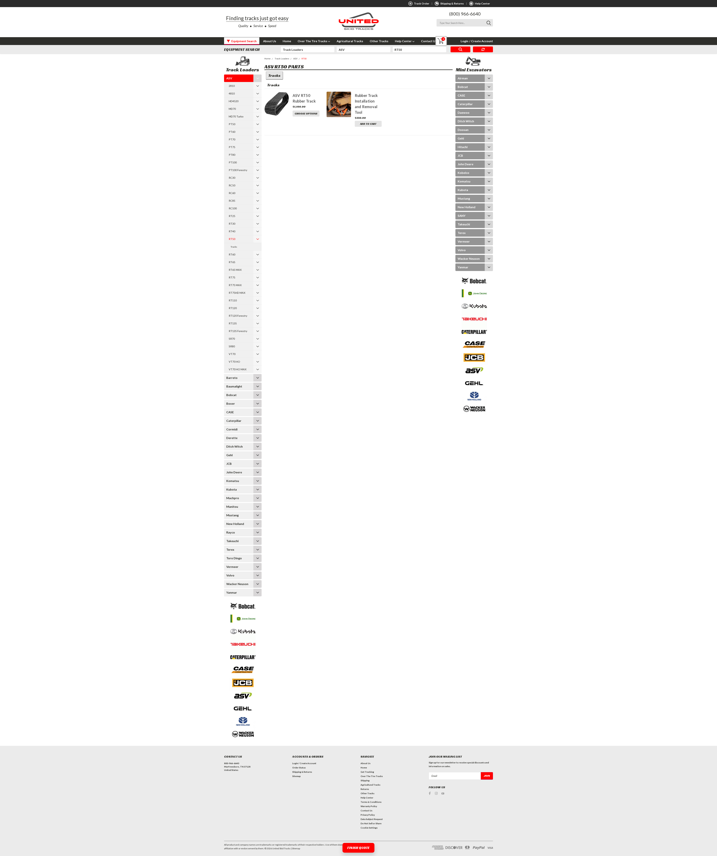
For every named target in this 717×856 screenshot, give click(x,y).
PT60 (232, 131)
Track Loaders (282, 59)
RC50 (232, 185)
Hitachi (463, 147)
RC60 (232, 193)
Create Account (481, 41)
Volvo (230, 575)
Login (464, 41)
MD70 (232, 108)
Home (287, 41)
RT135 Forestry (238, 331)
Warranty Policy (369, 806)
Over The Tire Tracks (313, 41)
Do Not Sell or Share (371, 823)
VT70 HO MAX (237, 369)
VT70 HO (234, 361)
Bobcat (231, 395)
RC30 (232, 177)
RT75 (232, 277)
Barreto (232, 377)
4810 (232, 93)
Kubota (231, 489)
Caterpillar (233, 420)
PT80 (232, 154)
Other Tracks (379, 41)
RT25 (232, 216)
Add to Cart (368, 123)
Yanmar (231, 592)
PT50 (232, 124)
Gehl (229, 455)
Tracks (234, 246)
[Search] (461, 49)
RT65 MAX (235, 269)
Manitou (232, 506)
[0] (438, 41)
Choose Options (306, 113)
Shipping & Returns (302, 771)
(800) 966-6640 (465, 13)
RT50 (232, 239)
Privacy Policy (368, 814)
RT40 (232, 231)
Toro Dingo (234, 558)
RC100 (233, 208)
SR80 (232, 346)
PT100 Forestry (238, 170)
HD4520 (233, 101)
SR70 (232, 338)
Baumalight (234, 386)
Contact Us (429, 41)
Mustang (232, 515)
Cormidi (232, 429)
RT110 (233, 300)
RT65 (232, 262)
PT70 (232, 139)
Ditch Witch (234, 446)
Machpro (232, 498)
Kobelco (463, 172)
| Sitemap (295, 848)
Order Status (299, 767)
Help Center (403, 41)
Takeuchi (232, 541)
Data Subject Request (372, 819)
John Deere (234, 472)
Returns (365, 789)
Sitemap (296, 776)
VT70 (232, 354)
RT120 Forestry (238, 315)
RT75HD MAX (237, 292)
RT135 (233, 323)
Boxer (230, 403)
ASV (229, 78)
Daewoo (463, 112)
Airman (463, 78)
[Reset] (483, 49)
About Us (269, 41)
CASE (230, 412)
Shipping (365, 780)
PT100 (233, 162)
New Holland (235, 523)
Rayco (230, 532)
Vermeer (232, 566)
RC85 (232, 200)
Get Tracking (367, 771)
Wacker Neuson (237, 584)
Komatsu (232, 481)
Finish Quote (358, 848)
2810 (232, 85)
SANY (461, 215)
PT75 (232, 147)
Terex (230, 549)
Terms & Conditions (371, 802)
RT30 (232, 223)
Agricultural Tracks (350, 41)
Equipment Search (244, 41)
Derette (232, 438)
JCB (229, 463)
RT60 (232, 254)
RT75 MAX (235, 285)
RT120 (233, 308)
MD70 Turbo (236, 116)
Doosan (463, 129)
